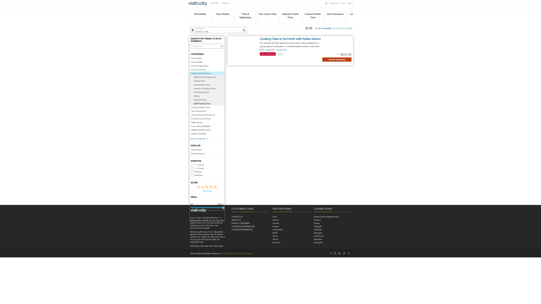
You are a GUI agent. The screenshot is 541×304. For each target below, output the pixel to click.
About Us (236, 220)
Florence (276, 242)
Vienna (276, 220)
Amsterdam (278, 229)
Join (343, 3)
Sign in (350, 3)
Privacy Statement (240, 223)
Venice (276, 239)
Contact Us (237, 217)
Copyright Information (243, 226)
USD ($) (214, 3)
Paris (275, 217)
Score (335, 28)
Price (343, 28)
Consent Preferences (242, 229)
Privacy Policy (228, 253)
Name (349, 28)
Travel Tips (334, 3)
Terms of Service (244, 253)
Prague (276, 226)
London (276, 223)
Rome (275, 236)
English (225, 3)
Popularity (326, 28)
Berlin (275, 233)
